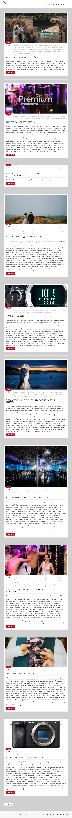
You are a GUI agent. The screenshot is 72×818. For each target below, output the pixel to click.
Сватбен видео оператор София (40, 584)
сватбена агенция (57, 51)
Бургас (31, 582)
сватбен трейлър (59, 49)
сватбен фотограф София (19, 586)
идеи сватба (61, 47)
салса (18, 229)
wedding (34, 47)
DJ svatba (48, 490)
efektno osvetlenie (28, 580)
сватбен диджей (26, 394)
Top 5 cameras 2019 (15, 316)
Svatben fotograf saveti (26, 392)
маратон (51, 168)
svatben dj (49, 580)
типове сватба (43, 396)
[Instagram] (63, 814)
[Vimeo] (50, 814)
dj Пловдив (16, 580)
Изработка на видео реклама (20, 122)
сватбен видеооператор (48, 49)
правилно (54, 670)
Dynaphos (52, 310)
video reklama (16, 118)
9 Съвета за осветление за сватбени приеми (27, 497)
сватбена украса (61, 231)
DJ (40, 227)
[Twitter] (60, 814)
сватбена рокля (55, 394)
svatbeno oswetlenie (24, 582)
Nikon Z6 (62, 310)
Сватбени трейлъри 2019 (27, 45)
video (58, 116)
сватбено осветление (33, 396)
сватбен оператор (44, 229)
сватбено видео (33, 754)
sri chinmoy (46, 168)
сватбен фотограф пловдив (45, 51)
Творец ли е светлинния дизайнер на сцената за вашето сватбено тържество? (30, 591)
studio (16, 45)
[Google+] (43, 814)
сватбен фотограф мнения (30, 51)
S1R (19, 312)
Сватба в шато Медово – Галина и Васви (25, 237)
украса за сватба (52, 396)
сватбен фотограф (18, 51)
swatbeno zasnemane (26, 47)
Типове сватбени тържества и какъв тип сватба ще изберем (31, 401)
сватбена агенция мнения (50, 231)
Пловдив (15, 170)
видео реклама (31, 118)
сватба (57, 392)
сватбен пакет (53, 229)
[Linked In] (47, 814)
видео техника (47, 752)
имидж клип (38, 118)
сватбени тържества (22, 396)
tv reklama (53, 116)
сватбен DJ (23, 229)
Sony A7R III (28, 312)
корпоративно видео (60, 118)
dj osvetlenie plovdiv (51, 578)
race (41, 168)
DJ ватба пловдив (55, 490)
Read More (11, 72)
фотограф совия (23, 233)
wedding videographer (45, 312)
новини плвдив (58, 168)
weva (46, 47)
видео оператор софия (53, 227)
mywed (54, 45)
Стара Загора (59, 586)
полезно (49, 670)
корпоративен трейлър (48, 118)
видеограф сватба (52, 47)
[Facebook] (57, 814)
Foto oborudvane (25, 310)
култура (44, 670)
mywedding (59, 45)
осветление (24, 492)
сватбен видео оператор (34, 49)
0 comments (39, 45)
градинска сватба (50, 392)
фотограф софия (32, 233)
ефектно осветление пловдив (45, 582)
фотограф (15, 233)
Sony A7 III (22, 312)
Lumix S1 (57, 310)
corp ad (42, 116)
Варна (35, 582)
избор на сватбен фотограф (20, 49)
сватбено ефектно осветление (47, 586)
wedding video (40, 47)
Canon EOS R (46, 310)
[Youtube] (67, 814)
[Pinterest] (53, 814)
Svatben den (24, 116)
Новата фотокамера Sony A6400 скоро (24, 758)
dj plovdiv (44, 227)
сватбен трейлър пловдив (56, 584)
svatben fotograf (57, 580)
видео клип (24, 118)
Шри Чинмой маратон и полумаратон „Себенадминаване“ (25, 175)
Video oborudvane (25, 752)
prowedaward (16, 47)
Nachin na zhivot (25, 670)
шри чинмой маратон (24, 170)
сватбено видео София (29, 53)
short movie (48, 116)
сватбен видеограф (24, 754)
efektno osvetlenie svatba (40, 580)
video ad (62, 116)
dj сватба (49, 45)
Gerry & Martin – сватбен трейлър (22, 57)
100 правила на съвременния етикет (24, 673)
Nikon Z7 (15, 312)
